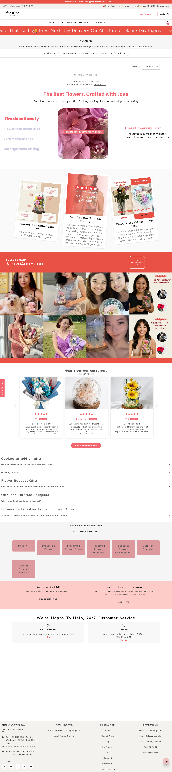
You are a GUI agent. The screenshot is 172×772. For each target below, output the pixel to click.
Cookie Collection (139, 46)
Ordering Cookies (10, 472)
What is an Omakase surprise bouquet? (21, 501)
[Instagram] (11, 766)
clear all (100, 84)
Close (159, 2)
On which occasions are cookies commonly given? (27, 464)
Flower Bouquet (68, 53)
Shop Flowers (145, 14)
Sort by (136, 66)
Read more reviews (86, 445)
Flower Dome (88, 53)
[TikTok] (24, 766)
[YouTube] (31, 766)
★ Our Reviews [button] (2, 388)
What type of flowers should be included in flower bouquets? (32, 486)
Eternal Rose (106, 53)
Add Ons (122, 53)
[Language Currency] (5, 6)
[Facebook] (4, 766)
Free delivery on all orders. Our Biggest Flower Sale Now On (86, 2)
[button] (151, 67)
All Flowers (49, 53)
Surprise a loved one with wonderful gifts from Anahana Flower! (34, 515)
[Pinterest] (17, 766)
